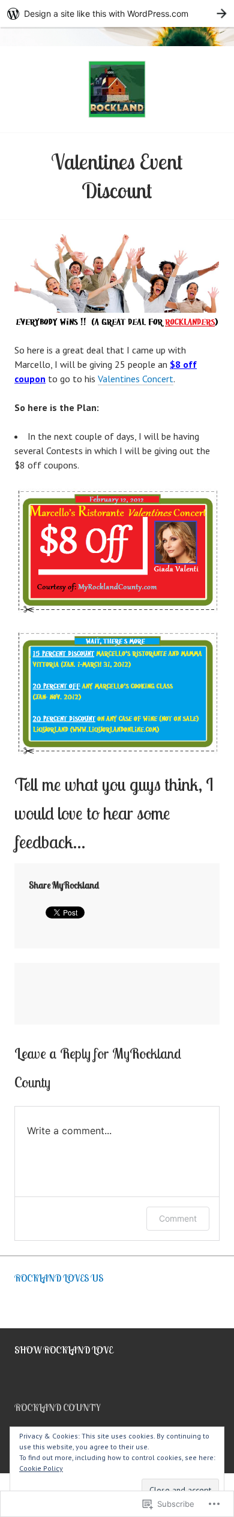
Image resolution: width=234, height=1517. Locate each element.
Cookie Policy (41, 1468)
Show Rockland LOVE (63, 1350)
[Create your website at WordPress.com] (117, 13)
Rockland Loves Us (58, 1278)
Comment (178, 1218)
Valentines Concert (135, 379)
